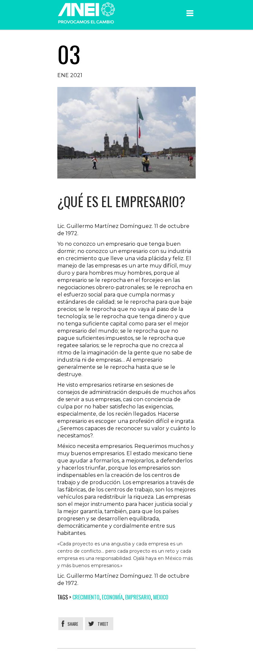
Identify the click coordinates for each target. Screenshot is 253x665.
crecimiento (85, 597)
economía (112, 597)
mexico (160, 597)
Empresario (138, 597)
